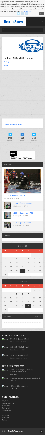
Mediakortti (6, 405)
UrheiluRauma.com (15, 431)
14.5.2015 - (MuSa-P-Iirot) (22, 223)
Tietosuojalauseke (8, 403)
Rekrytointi (6, 408)
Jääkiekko (16, 342)
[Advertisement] (22, 95)
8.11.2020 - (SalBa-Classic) (22, 203)
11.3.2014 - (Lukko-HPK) (19, 355)
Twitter (4, 420)
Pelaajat (7, 62)
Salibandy (9, 198)
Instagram (5, 417)
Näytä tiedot (28, 11)
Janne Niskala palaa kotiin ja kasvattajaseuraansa (21, 371)
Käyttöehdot (6, 401)
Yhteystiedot (6, 410)
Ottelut (6, 65)
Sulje (41, 13)
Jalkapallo (18, 216)
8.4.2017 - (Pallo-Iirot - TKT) (23, 213)
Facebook (5, 415)
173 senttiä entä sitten (19, 386)
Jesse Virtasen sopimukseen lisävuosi (25, 378)
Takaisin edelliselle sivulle (13, 124)
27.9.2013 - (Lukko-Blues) (19, 339)
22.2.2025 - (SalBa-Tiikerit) (14, 195)
